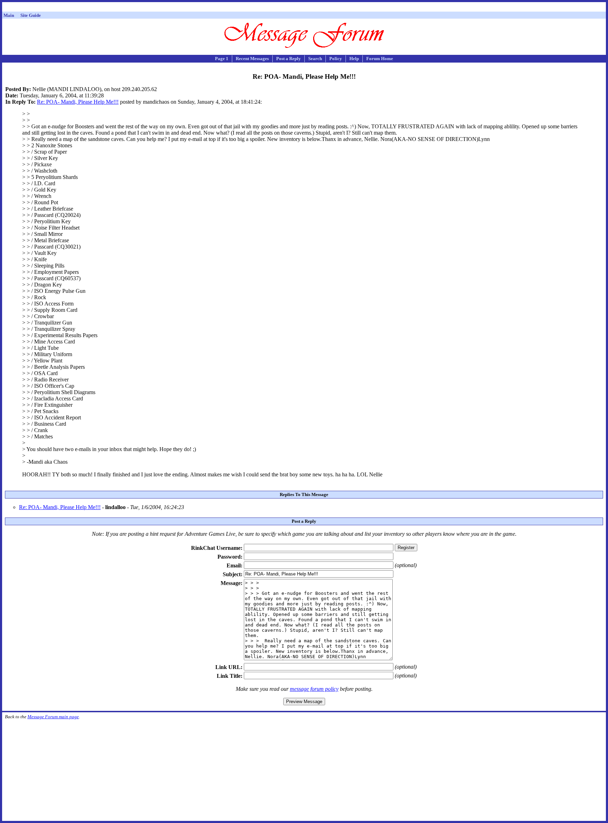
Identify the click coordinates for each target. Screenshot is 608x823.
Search (315, 58)
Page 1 (221, 58)
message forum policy (314, 689)
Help (354, 58)
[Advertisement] (304, 8)
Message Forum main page (53, 716)
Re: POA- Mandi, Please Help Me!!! (78, 102)
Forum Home (379, 58)
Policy (335, 58)
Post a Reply (288, 58)
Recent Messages (252, 58)
